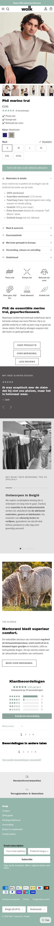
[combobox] (38, 851)
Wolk (11, 916)
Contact (6, 811)
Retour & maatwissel (12, 829)
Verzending (7, 824)
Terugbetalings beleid (41, 899)
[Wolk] (27, 8)
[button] (14, 696)
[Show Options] (47, 851)
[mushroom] (11, 135)
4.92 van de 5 (34, 687)
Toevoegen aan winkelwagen (27, 168)
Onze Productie (27, 345)
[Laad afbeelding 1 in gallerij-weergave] (27, 48)
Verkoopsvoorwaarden (11, 899)
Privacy (26, 899)
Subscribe (27, 859)
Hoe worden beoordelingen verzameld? (21, 760)
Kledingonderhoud (11, 820)
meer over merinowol (19, 663)
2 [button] (25, 734)
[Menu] (3, 9)
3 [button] (28, 752)
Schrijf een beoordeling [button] (27, 716)
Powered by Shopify (22, 916)
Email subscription (13, 846)
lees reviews (27, 362)
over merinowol (27, 353)
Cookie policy (9, 834)
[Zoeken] (9, 9)
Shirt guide (7, 815)
